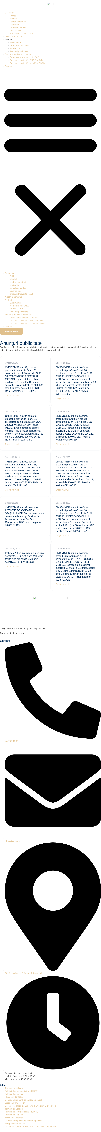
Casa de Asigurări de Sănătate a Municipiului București (30, 1106)
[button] (50, 170)
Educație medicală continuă (18, 54)
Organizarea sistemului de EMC (24, 57)
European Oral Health (15, 1103)
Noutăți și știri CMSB (19, 45)
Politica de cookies (14, 1094)
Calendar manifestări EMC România (26, 60)
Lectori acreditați (18, 21)
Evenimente (15, 42)
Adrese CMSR (16, 48)
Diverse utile (15, 30)
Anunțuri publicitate (19, 51)
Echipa (13, 15)
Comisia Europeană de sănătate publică (23, 1100)
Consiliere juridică (18, 27)
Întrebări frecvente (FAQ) (21, 33)
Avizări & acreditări (14, 36)
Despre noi (10, 12)
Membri (13, 18)
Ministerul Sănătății (14, 1097)
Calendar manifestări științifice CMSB (27, 63)
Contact (8, 66)
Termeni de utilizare (14, 1088)
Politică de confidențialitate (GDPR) (21, 1091)
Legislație (14, 24)
